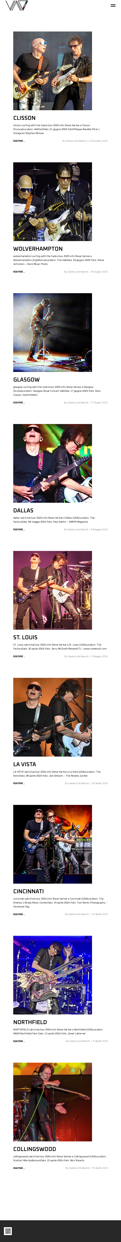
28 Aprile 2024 (100, 783)
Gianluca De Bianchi (76, 141)
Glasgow (26, 380)
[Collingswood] (52, 1102)
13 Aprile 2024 (100, 1041)
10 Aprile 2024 (100, 1168)
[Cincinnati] (52, 844)
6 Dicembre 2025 (98, 141)
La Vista (24, 764)
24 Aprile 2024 (100, 914)
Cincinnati (28, 891)
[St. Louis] (52, 590)
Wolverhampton (38, 249)
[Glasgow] (52, 332)
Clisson (24, 118)
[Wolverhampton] (52, 201)
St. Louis (25, 637)
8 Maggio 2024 (99, 530)
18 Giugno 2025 (99, 272)
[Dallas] (52, 463)
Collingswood (34, 1149)
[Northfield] (52, 975)
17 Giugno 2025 (99, 403)
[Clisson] (52, 70)
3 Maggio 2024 (99, 657)
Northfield (30, 1022)
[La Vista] (52, 717)
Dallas (23, 510)
